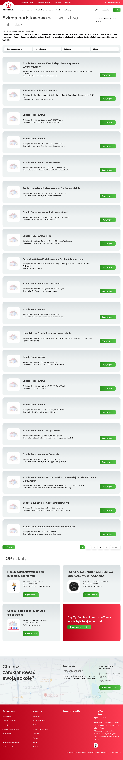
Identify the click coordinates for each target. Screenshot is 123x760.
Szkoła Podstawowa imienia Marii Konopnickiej (49, 526)
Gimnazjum (6, 725)
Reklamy (58, 2)
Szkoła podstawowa (20, 31)
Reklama (36, 725)
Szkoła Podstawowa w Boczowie (41, 162)
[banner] (8, 6)
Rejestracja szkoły (44, 2)
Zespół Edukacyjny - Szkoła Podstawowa (46, 502)
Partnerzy (36, 742)
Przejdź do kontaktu (109, 687)
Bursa (4, 738)
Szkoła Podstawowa (34, 114)
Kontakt (68, 2)
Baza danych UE (26, 2)
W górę (9, 547)
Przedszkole (6, 716)
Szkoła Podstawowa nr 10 (37, 236)
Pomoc (35, 738)
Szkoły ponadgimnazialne (10, 729)
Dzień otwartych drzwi (44, 10)
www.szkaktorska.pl (95, 586)
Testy (58, 10)
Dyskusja (36, 734)
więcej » (115, 547)
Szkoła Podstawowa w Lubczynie (41, 283)
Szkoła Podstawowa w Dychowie (41, 430)
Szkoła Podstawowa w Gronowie (41, 454)
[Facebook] (96, 745)
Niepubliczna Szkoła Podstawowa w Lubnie (47, 333)
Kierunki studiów (25, 10)
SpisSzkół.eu (7, 31)
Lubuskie (32, 31)
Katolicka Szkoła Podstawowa (40, 90)
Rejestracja (36, 716)
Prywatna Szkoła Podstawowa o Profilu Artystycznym (53, 259)
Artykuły (67, 10)
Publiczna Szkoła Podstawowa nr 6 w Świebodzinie (51, 188)
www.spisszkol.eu (34, 625)
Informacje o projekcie (40, 729)
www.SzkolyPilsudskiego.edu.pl (39, 586)
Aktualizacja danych (39, 720)
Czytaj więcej (107, 75)
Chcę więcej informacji (78, 627)
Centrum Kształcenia (9, 747)
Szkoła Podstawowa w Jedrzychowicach (45, 212)
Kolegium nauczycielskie (10, 742)
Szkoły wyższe (7, 734)
